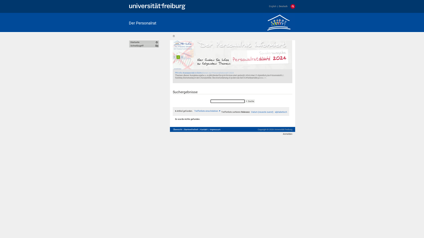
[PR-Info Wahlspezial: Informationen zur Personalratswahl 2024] (232, 61)
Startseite (174, 36)
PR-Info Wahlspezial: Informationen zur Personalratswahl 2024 (204, 73)
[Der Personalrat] (279, 22)
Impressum (215, 129)
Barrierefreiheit (191, 129)
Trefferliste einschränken (206, 111)
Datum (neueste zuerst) (262, 112)
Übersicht (177, 129)
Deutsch (283, 6)
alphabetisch (281, 112)
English (272, 6)
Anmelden (287, 134)
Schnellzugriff (137, 45)
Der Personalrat (142, 23)
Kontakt (204, 129)
